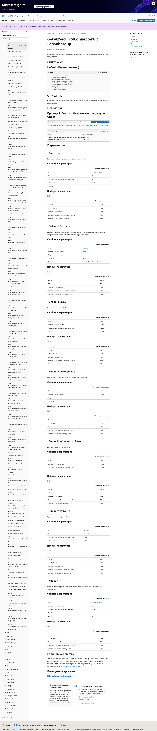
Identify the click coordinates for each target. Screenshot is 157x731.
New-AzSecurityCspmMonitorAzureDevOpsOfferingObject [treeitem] (17, 316)
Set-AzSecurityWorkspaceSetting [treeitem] (16, 571)
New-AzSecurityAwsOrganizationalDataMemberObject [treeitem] (17, 274)
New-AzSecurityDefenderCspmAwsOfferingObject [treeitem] (17, 346)
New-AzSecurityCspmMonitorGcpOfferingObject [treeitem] (17, 323)
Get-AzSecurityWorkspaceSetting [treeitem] (16, 132)
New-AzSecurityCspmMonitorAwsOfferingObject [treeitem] (17, 308)
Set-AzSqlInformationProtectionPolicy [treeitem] (17, 578)
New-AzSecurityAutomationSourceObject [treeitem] (17, 250)
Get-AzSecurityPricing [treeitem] (14, 63)
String (102, 321)
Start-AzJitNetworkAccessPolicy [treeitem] (17, 583)
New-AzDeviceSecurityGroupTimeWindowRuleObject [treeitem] (17, 193)
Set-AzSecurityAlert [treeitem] (14, 530)
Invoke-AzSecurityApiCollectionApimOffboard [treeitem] (17, 146)
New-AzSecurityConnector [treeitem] (16, 287)
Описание (134, 39)
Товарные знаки (137, 729)
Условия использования (121, 729)
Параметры (134, 44)
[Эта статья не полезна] (133, 58)
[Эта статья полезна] (131, 58)
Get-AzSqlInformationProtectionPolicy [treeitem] (17, 139)
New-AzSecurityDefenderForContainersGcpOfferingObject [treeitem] (17, 370)
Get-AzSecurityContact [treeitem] (15, 51)
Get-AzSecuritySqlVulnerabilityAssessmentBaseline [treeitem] (17, 100)
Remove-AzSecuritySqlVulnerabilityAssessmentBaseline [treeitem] (17, 506)
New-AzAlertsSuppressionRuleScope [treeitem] (17, 162)
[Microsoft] (3, 16)
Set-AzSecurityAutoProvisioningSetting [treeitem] (17, 547)
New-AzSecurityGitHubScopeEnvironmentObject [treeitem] (17, 432)
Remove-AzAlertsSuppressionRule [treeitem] (15, 454)
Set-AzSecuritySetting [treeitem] (14, 559)
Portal (134, 21)
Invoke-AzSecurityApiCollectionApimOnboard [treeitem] (17, 154)
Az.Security (75, 33)
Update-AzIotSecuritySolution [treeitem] (17, 586)
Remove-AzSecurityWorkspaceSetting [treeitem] (16, 512)
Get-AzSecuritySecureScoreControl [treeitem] (17, 71)
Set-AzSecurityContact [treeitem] (14, 552)
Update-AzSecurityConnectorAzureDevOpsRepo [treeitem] (17, 611)
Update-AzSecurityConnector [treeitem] (17, 590)
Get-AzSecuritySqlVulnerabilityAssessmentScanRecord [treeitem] (17, 108)
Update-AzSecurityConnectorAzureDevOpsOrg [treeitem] (17, 595)
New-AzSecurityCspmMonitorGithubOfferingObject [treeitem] (17, 331)
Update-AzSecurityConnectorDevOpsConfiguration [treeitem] (17, 618)
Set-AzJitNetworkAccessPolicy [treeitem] (17, 527)
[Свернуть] (26, 31)
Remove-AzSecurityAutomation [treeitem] (17, 486)
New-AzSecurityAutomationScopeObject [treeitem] (17, 243)
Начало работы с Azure (146, 21)
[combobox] (14, 35)
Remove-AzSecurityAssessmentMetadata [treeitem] (17, 480)
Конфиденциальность (63, 729)
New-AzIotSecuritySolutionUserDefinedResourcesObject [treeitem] (17, 208)
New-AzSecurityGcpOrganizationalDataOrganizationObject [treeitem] (17, 416)
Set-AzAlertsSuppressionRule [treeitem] (17, 517)
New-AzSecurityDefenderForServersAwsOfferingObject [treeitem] (17, 393)
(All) (48, 196)
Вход (153, 16)
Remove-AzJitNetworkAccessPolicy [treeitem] (15, 468)
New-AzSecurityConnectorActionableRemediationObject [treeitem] (17, 292)
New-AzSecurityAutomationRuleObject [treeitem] (17, 227)
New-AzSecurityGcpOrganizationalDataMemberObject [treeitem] (17, 408)
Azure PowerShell (64, 33)
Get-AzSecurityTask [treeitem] (14, 124)
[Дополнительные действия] (108, 33)
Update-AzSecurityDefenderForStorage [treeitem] (17, 625)
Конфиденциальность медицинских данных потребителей (92, 729)
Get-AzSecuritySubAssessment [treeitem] (17, 121)
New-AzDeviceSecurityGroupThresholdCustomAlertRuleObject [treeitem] (17, 185)
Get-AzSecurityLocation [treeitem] (15, 60)
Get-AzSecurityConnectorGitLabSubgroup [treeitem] (17, 46)
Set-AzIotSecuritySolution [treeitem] (15, 523)
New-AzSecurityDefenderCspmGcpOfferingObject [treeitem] (17, 354)
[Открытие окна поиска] (149, 15)
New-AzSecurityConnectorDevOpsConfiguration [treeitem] (17, 300)
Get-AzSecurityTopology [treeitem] (15, 128)
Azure (55, 33)
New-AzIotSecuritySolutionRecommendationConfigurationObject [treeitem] (17, 201)
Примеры (134, 41)
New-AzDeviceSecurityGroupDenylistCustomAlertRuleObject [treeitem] (17, 177)
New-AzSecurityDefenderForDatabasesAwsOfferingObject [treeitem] (17, 377)
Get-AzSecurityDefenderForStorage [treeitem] (17, 56)
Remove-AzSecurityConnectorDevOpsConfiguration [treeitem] (17, 495)
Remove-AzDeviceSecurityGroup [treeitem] (15, 459)
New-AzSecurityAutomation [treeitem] (16, 214)
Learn (49, 33)
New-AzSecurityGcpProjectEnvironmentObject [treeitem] (17, 424)
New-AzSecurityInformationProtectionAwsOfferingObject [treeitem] (17, 447)
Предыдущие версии (26, 729)
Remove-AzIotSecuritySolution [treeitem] (17, 464)
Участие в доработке (48, 729)
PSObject (85, 248)
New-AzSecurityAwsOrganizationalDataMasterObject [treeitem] (17, 266)
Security (83, 33)
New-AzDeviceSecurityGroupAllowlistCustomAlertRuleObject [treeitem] (17, 170)
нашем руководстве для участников (60, 703)
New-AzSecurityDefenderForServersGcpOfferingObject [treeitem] (17, 401)
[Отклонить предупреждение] (153, 3)
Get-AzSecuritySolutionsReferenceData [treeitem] (17, 92)
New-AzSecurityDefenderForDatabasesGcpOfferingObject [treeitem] (17, 385)
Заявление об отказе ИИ (10, 729)
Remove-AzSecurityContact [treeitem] (16, 500)
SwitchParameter (97, 172)
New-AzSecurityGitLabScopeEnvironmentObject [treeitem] (17, 439)
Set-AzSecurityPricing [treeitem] (14, 555)
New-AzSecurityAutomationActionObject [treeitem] (17, 219)
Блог (36, 729)
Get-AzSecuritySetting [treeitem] (14, 83)
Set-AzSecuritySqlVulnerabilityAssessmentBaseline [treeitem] (17, 564)
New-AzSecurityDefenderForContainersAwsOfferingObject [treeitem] (17, 362)
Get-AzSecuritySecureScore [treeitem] (16, 67)
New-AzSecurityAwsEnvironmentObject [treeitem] (17, 258)
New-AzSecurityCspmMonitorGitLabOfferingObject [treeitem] (17, 339)
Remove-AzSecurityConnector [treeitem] (17, 489)
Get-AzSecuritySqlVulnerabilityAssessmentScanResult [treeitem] (17, 115)
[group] (78, 125)
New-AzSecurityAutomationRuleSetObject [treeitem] (17, 235)
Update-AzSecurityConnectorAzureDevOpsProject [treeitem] (17, 603)
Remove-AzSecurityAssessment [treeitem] (15, 474)
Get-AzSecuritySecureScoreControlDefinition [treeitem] (17, 78)
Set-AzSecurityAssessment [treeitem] (16, 533)
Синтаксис (134, 37)
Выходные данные (137, 46)
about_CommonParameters (73, 666)
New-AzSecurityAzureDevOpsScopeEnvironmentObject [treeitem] (17, 281)
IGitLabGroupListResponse (59, 676)
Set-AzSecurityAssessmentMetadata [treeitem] (17, 539)
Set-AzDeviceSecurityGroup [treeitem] (16, 520)
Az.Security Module (59, 49)
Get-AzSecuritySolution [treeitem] (15, 87)
